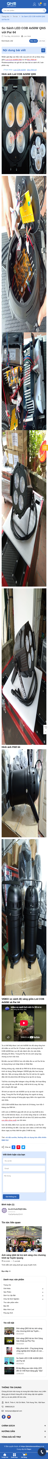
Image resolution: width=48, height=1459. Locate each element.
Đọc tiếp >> (6, 1271)
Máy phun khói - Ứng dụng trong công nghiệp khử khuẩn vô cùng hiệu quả (29, 1351)
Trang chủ (7, 1285)
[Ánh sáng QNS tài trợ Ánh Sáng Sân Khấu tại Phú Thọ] (9, 1341)
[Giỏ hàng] (39, 4)
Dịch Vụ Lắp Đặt (9, 1295)
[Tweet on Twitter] (23, 1147)
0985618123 (9, 1407)
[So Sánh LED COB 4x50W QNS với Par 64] (9, 1360)
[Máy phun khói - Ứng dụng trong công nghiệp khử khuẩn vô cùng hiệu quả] (9, 1351)
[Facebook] (4, 1417)
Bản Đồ (6, 1306)
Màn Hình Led (8, 1309)
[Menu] (44, 4)
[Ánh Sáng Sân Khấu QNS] (11, 4)
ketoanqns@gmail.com (13, 1411)
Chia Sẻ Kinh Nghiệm (11, 1299)
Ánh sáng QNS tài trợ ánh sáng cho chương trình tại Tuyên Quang (24, 1256)
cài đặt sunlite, (11, 1137)
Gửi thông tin (11, 1197)
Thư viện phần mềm (10, 1302)
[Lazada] (9, 1417)
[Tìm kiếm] (44, 10)
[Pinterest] (18, 1147)
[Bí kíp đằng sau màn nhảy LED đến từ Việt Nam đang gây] (9, 1370)
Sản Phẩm (7, 1292)
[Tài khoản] (34, 4)
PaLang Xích (8, 1313)
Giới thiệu (7, 1288)
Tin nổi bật (8, 1323)
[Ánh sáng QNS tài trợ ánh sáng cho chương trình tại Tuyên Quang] (24, 1239)
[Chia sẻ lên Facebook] (13, 1147)
